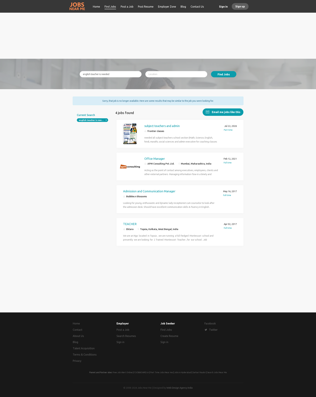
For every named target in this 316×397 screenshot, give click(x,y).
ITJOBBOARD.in (141, 372)
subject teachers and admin (162, 126)
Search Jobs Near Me (217, 372)
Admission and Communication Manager (149, 191)
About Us (78, 335)
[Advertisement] (158, 36)
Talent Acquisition (84, 348)
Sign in (223, 6)
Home (76, 323)
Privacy (77, 360)
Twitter (213, 329)
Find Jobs (224, 74)
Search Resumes (126, 335)
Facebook (210, 323)
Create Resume (169, 335)
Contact (77, 329)
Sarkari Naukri (199, 372)
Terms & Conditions (85, 354)
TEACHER (130, 224)
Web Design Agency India (180, 387)
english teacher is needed (92, 120)
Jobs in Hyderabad (182, 372)
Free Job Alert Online (122, 372)
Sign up (240, 6)
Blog (75, 342)
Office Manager (154, 158)
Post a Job (123, 329)
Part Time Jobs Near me (161, 372)
